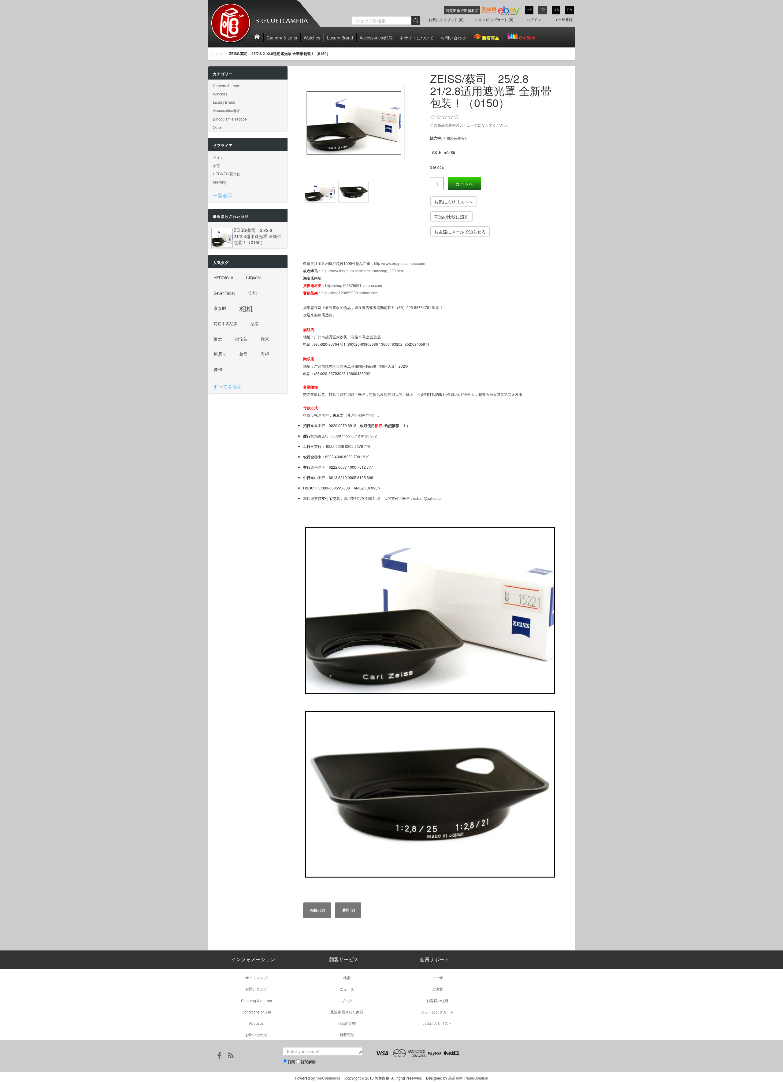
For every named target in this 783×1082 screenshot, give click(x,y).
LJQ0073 (254, 278)
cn (569, 10)
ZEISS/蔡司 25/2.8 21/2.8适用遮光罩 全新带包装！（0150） (257, 236)
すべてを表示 (227, 386)
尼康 (254, 323)
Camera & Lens (282, 38)
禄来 (265, 339)
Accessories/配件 (376, 38)
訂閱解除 (308, 1062)
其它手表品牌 (225, 323)
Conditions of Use (256, 1011)
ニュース (347, 988)
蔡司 (243, 354)
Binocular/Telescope (230, 118)
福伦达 (241, 339)
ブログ (346, 1000)
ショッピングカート (437, 1011)
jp (542, 10)
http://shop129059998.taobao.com (349, 292)
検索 (347, 977)
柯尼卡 (219, 354)
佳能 (252, 293)
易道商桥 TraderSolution (468, 1077)
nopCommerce (328, 1077)
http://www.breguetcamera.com (399, 263)
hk (529, 10)
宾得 (265, 354)
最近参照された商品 (346, 1011)
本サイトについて (416, 38)
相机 (246, 308)
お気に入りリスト (437, 1023)
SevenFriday (224, 293)
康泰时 (219, 308)
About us (256, 1023)
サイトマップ (256, 977)
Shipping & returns (256, 1000)
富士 (217, 339)
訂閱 (291, 1062)
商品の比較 (347, 1023)
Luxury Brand (340, 38)
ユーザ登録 (563, 19)
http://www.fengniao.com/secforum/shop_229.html (362, 270)
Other (217, 127)
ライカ (218, 157)
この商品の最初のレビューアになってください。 (470, 125)
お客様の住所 (437, 1000)
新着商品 (490, 38)
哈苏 (216, 165)
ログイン (533, 19)
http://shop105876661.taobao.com (353, 285)
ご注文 (437, 988)
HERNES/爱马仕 (226, 173)
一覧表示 (222, 195)
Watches (312, 38)
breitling (219, 181)
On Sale (527, 38)
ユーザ (437, 977)
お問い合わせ (453, 38)
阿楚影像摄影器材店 (462, 10)
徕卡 (218, 369)
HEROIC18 (223, 278)
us (556, 10)
